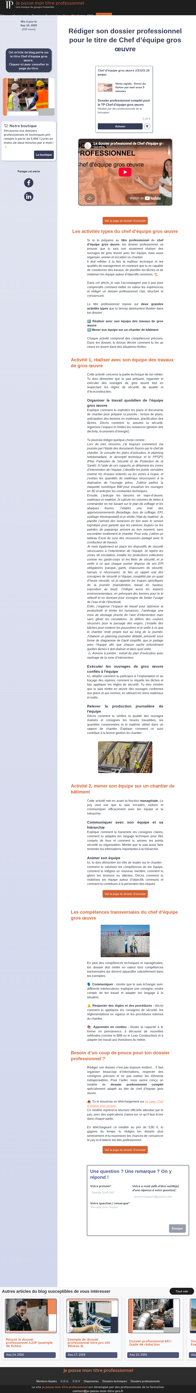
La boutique (44, 154)
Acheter (120, 126)
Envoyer (177, 1228)
